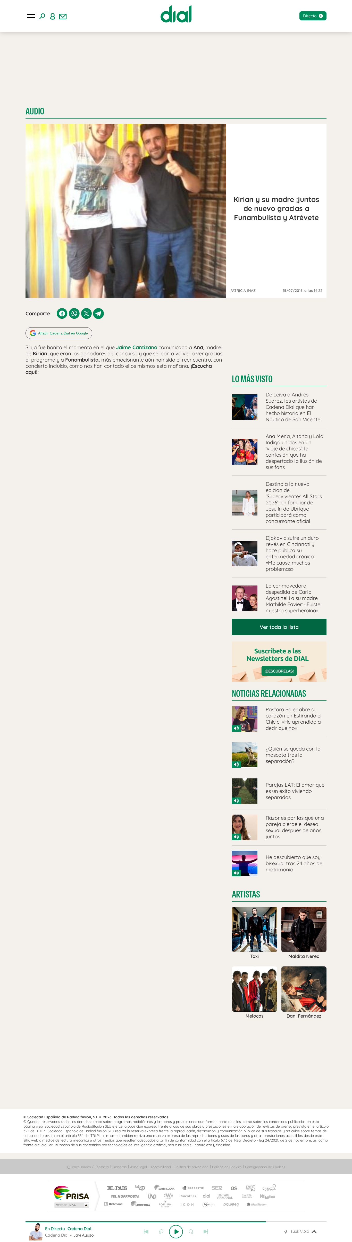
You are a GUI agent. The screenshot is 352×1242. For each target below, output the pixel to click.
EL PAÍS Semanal (226, 1196)
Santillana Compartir (193, 1188)
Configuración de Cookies (265, 1167)
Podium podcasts (164, 1204)
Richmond (114, 1204)
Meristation (255, 1204)
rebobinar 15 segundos (161, 1232)
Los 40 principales (142, 1188)
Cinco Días (187, 1196)
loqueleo (231, 1204)
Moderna (139, 1204)
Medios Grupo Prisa (71, 1205)
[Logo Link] (176, 14)
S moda (208, 1204)
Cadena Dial (206, 1196)
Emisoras (119, 1167)
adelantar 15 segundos (191, 1232)
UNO (152, 1196)
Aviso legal (138, 1167)
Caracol (268, 1188)
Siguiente (206, 1232)
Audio (35, 111)
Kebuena (263, 1196)
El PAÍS (117, 1188)
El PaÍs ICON (187, 1204)
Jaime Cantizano (136, 347)
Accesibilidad (160, 1167)
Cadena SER (215, 1188)
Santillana (166, 1188)
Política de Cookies (226, 1167)
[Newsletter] (63, 16)
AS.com (232, 1188)
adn (248, 1188)
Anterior (146, 1232)
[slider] (176, 1221)
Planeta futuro (244, 1196)
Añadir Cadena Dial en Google (63, 333)
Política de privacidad (191, 1167)
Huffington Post (124, 1196)
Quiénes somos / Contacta (88, 1167)
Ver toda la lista (279, 627)
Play (176, 1232)
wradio (167, 1196)
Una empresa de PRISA (71, 1192)
